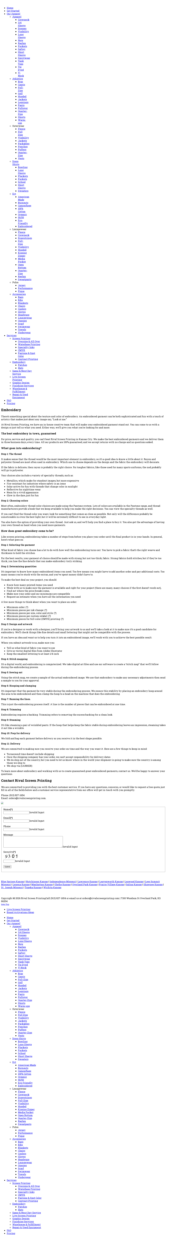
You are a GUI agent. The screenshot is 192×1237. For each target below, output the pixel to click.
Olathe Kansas (62, 884)
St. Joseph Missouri (12, 887)
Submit (7, 867)
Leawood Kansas (134, 881)
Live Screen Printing (18, 909)
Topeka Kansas (33, 887)
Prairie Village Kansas (111, 884)
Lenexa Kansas (21, 884)
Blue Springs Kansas (12, 881)
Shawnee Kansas (153, 884)
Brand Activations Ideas (20, 912)
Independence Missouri (63, 881)
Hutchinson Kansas (37, 881)
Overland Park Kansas (84, 884)
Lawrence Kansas (88, 881)
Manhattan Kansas (42, 884)
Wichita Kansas (52, 887)
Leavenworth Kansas (111, 881)
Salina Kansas (134, 884)
